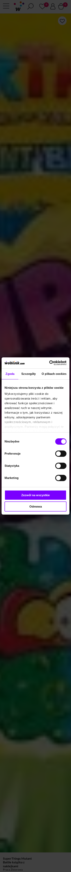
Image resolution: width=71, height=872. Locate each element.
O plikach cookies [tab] (54, 373)
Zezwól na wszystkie (35, 495)
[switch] (60, 454)
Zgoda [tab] (10, 373)
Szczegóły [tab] (28, 373)
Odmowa (35, 506)
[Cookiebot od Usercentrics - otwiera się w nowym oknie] (50, 362)
